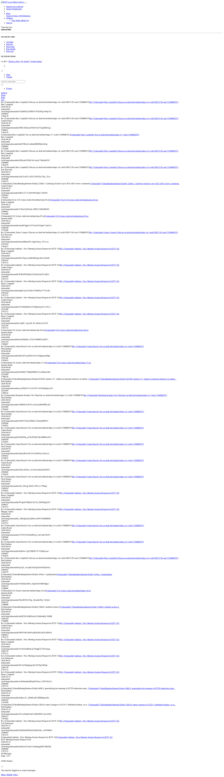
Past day (9, 44)
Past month (10, 49)
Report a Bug (14, 61)
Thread (9, 77)
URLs (15, 775)
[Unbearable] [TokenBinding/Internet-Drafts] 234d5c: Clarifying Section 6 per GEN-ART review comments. (134, 183)
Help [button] (8, 13)
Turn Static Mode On (20, 20)
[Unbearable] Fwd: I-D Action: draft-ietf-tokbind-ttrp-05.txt (74, 200)
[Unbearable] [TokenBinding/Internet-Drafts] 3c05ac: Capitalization (84, 574)
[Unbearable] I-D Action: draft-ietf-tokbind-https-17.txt (68, 363)
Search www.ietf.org (14, 6)
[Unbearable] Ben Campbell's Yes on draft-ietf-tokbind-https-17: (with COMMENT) (104, 135)
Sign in (9, 23)
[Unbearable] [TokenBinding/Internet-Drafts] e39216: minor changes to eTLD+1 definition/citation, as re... (132, 705)
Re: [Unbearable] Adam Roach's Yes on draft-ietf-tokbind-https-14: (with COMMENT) (108, 346)
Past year (10, 51)
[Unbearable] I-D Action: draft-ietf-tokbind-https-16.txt (68, 591)
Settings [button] (9, 18)
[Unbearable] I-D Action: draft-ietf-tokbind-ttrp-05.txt (66, 216)
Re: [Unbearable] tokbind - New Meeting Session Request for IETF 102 (89, 249)
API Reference (24, 16)
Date (8, 75)
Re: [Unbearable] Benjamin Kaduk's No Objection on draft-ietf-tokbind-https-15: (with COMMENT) (125, 395)
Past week (10, 46)
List (2, 100)
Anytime (9, 42)
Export (9, 88)
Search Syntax (12, 16)
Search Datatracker (14, 9)
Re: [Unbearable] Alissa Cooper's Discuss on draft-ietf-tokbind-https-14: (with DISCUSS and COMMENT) (133, 232)
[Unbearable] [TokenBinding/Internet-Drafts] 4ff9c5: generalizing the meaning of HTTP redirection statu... (131, 688)
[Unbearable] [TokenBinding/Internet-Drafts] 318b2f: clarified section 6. (89, 607)
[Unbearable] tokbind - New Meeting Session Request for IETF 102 (85, 737)
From (3, 95)
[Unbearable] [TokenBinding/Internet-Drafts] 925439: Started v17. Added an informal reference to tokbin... (132, 379)
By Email (25, 61)
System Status (36, 61)
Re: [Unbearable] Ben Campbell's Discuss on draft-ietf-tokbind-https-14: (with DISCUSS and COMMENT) (134, 102)
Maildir (9, 775)
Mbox (3, 775)
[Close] (2, 766)
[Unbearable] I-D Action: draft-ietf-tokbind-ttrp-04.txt (66, 330)
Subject (4, 93)
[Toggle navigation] (25, 2)
